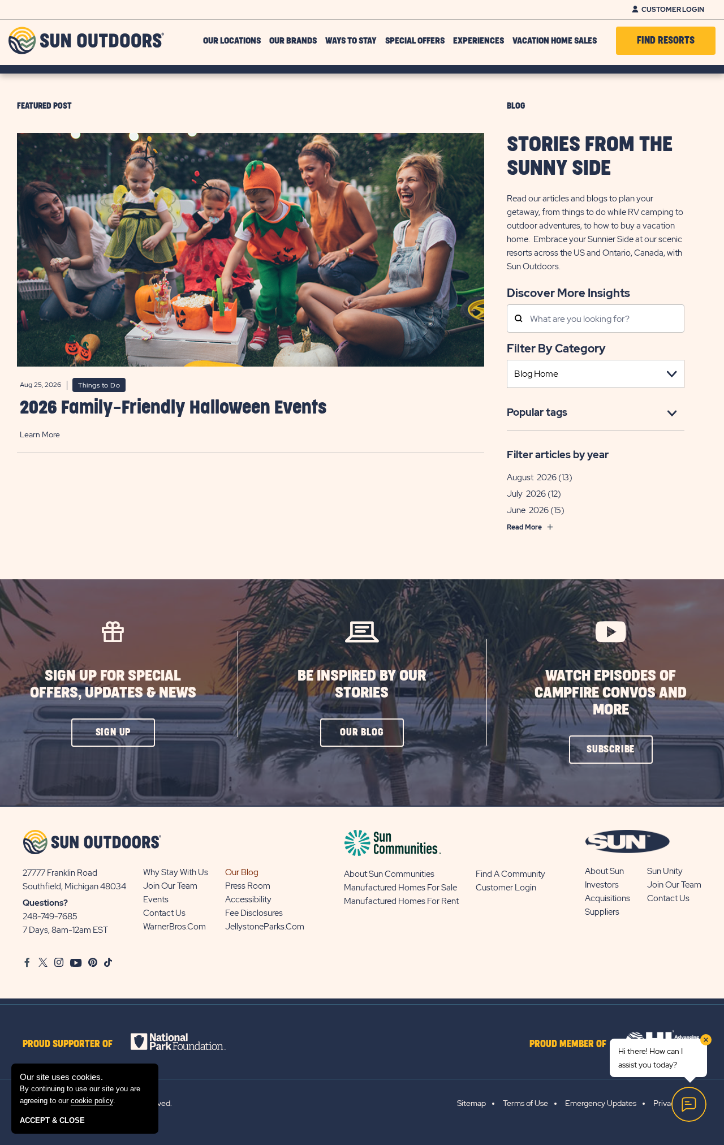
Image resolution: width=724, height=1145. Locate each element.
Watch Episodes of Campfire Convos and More (611, 692)
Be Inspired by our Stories (362, 684)
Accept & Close (52, 1120)
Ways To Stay (351, 40)
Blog (516, 106)
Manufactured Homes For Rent (401, 901)
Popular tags (537, 412)
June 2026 (528, 510)
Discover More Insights (568, 292)
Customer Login (672, 9)
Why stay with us (175, 872)
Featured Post (44, 106)
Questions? (45, 903)
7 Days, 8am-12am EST (65, 930)
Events (156, 899)
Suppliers (602, 912)
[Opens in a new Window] (188, 1041)
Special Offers (415, 40)
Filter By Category (556, 348)
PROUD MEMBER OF (567, 1044)
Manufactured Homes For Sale (400, 887)
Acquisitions (607, 898)
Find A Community (510, 874)
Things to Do (99, 385)
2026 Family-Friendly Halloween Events (173, 408)
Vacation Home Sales (554, 40)
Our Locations (232, 40)
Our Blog (241, 872)
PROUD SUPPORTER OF (68, 1044)
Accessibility (248, 899)
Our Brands (293, 40)
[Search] (518, 319)
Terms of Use (525, 1103)
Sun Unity (665, 871)
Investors (602, 884)
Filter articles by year (558, 454)
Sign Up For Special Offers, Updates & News (113, 684)
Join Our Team (170, 886)
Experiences (478, 40)
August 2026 (532, 477)
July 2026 (526, 494)
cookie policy (92, 1100)
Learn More (40, 434)
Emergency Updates (600, 1103)
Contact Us (164, 913)
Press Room (247, 886)
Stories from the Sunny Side (590, 157)
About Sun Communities (389, 874)
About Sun (604, 871)
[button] (113, 732)
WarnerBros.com (174, 926)
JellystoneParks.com (264, 926)
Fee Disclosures (254, 913)
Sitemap (471, 1103)
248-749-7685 (50, 916)
